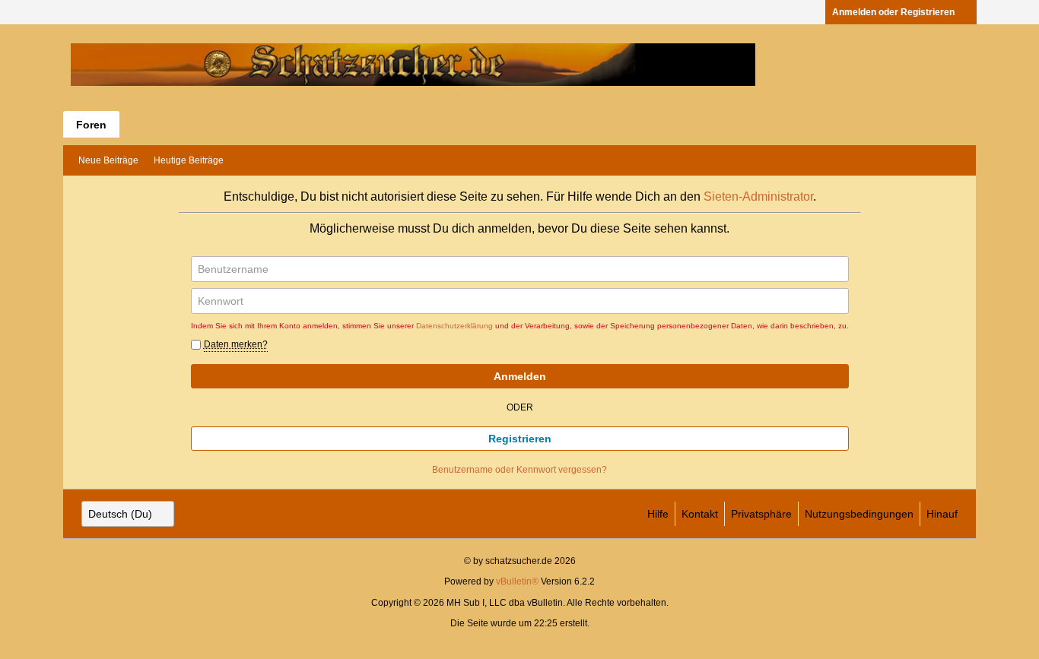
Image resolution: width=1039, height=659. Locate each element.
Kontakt (700, 514)
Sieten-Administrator (758, 196)
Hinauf (942, 514)
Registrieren (519, 438)
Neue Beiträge (108, 160)
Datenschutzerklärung (454, 326)
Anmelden (520, 376)
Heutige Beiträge (189, 160)
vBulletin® (517, 581)
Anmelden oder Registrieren (893, 12)
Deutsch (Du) (120, 514)
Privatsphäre (761, 514)
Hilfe (658, 514)
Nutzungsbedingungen (859, 514)
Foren (91, 125)
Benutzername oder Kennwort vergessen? (519, 469)
